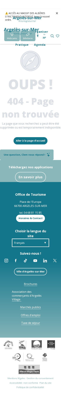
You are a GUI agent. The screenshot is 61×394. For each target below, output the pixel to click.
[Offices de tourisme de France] (45, 357)
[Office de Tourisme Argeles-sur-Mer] (21, 31)
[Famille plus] (8, 344)
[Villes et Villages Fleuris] (29, 369)
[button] (52, 36)
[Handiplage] (22, 344)
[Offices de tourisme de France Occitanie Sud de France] (23, 357)
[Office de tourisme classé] (51, 344)
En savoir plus (30, 177)
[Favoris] (58, 36)
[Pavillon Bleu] (36, 344)
